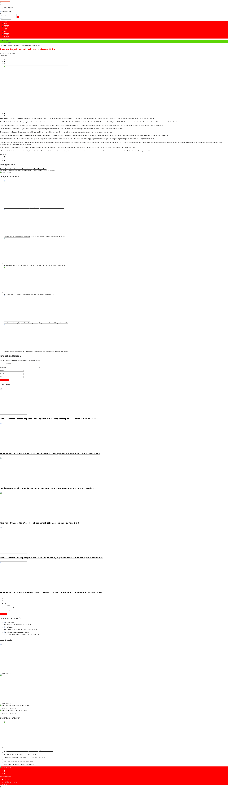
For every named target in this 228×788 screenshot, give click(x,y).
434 (5, 603)
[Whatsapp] (4, 63)
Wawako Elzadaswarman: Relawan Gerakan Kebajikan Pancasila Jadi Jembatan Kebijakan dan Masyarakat (36, 351)
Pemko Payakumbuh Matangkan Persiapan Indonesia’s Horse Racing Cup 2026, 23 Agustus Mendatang (34, 265)
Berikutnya (7, 605)
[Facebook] (4, 157)
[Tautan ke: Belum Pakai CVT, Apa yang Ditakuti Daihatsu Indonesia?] (8, 628)
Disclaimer (7, 781)
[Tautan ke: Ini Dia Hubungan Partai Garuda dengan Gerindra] (14, 705)
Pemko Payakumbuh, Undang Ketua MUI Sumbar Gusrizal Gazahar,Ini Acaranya (27, 170)
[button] (18, 17)
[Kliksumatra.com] (5, 11)
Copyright (6, 779)
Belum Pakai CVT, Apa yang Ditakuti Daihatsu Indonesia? (20, 629)
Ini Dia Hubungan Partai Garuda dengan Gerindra (14, 707)
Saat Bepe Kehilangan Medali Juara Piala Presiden (18, 761)
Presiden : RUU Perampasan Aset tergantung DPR (14, 671)
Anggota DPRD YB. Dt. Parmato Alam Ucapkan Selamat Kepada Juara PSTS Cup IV (28, 751)
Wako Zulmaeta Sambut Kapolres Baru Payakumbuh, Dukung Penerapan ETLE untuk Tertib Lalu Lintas (34, 208)
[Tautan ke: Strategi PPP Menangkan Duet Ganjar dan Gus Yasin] (14, 710)
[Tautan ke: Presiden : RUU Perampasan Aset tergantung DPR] (13, 670)
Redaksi (6, 784)
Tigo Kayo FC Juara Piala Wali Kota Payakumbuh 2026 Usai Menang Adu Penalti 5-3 (29, 294)
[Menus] (0, 2)
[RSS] (4, 160)
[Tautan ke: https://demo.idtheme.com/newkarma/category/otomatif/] (20, 618)
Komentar (3, 367)
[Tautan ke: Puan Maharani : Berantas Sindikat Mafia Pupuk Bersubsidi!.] (13, 700)
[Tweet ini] (4, 60)
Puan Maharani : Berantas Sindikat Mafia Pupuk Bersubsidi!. (17, 702)
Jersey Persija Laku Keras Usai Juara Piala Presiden (19, 764)
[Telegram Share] (4, 61)
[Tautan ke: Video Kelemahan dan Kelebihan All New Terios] (8, 623)
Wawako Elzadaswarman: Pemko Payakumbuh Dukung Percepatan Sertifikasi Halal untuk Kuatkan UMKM (35, 236)
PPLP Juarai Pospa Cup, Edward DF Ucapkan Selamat (20, 754)
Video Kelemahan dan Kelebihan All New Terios (17, 624)
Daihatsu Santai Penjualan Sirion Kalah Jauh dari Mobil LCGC (22, 634)
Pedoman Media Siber (10, 782)
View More (4, 614)
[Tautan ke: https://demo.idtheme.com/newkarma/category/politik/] (16, 640)
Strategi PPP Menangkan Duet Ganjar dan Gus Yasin (15, 712)
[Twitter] (4, 159)
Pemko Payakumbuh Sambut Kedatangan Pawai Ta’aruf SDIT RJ (23, 169)
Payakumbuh (4, 55)
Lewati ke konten (5, 1)
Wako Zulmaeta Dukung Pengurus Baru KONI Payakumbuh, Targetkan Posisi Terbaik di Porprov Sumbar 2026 (36, 323)
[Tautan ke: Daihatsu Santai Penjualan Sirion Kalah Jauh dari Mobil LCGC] (16, 633)
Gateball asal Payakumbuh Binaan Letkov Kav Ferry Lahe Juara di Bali (24, 757)
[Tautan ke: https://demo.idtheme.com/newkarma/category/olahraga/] (20, 717)
